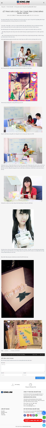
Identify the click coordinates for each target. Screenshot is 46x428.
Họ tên (2, 372)
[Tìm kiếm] (44, 2)
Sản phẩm (3, 411)
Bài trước (35, 354)
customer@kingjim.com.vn (30, 405)
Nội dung (3, 362)
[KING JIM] (23, 3)
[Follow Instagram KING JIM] (31, 415)
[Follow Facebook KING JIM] (25, 415)
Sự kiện (6, 350)
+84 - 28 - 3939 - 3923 (29, 404)
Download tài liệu (4, 412)
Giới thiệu (3, 413)
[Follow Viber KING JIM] (33, 415)
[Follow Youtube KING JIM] (28, 415)
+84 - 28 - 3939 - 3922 (33, 403)
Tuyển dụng (3, 414)
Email (25, 372)
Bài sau (41, 354)
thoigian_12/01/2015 (15, 350)
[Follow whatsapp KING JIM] (36, 415)
